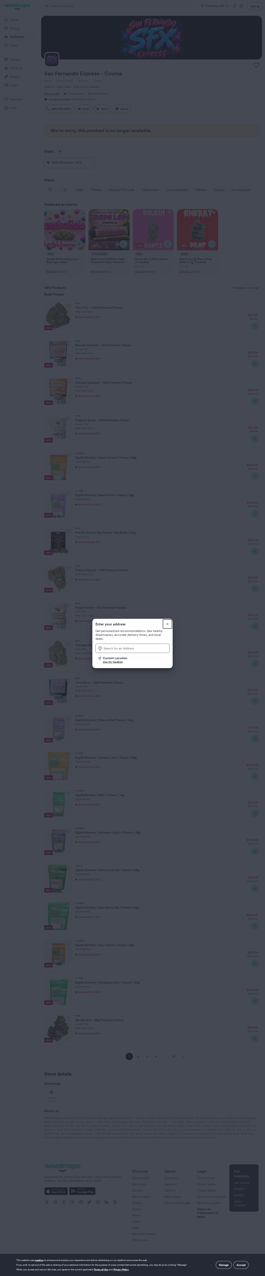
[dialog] (132, 1265)
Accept (241, 1265)
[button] (134, 660)
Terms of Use (101, 1269)
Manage (224, 1265)
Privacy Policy (121, 1269)
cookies (39, 1260)
